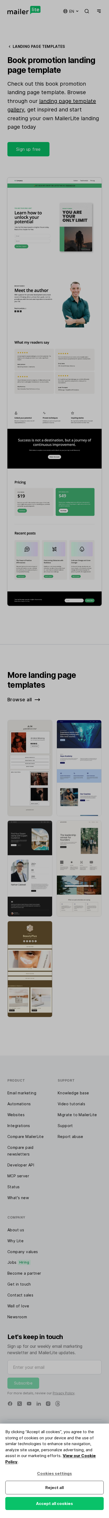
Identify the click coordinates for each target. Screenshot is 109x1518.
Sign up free (28, 149)
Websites (16, 1114)
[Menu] (98, 11)
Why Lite (15, 1240)
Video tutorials (71, 1104)
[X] (19, 1403)
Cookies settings (54, 1473)
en (71, 11)
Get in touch (19, 1284)
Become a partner (24, 1273)
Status (13, 1187)
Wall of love (18, 1306)
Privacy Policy (64, 1393)
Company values (22, 1251)
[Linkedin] (38, 1403)
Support (65, 1125)
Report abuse (70, 1136)
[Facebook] (10, 1403)
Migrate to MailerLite (77, 1114)
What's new (18, 1197)
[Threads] (57, 1403)
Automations (19, 1104)
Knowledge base (73, 1093)
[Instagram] (48, 1403)
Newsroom (17, 1317)
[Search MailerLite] (87, 11)
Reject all (54, 1487)
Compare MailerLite (25, 1136)
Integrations (18, 1125)
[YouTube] (29, 1403)
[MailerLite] (23, 10)
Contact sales (20, 1295)
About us (15, 1230)
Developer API (20, 1165)
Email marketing (21, 1093)
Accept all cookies (54, 1503)
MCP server (18, 1176)
